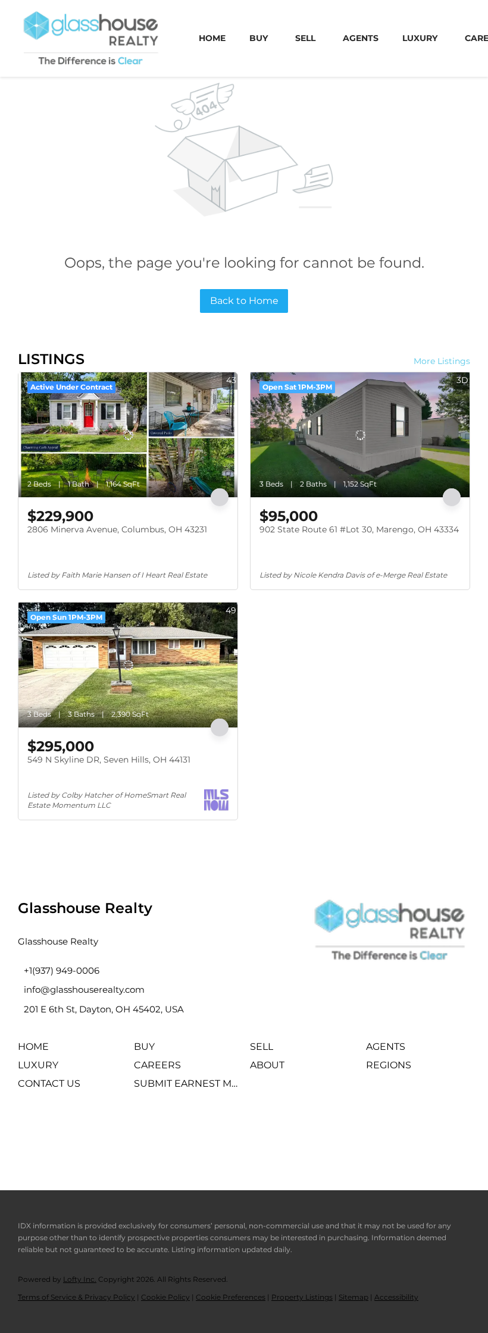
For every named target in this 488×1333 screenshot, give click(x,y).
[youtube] (128, 1131)
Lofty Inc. (79, 1279)
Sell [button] (305, 38)
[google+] (161, 1131)
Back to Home (244, 300)
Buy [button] (258, 38)
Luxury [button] (419, 38)
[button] (36, 1050)
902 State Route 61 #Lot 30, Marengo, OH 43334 (359, 529)
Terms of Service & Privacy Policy (76, 1297)
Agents (360, 38)
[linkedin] (62, 1131)
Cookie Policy (165, 1297)
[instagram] (95, 1131)
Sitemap (353, 1297)
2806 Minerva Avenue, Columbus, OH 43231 (117, 529)
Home (212, 38)
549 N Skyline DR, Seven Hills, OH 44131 (108, 759)
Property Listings (302, 1297)
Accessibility (396, 1297)
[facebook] (30, 1131)
